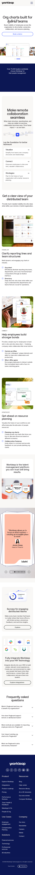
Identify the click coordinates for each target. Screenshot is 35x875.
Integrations (6, 785)
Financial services (8, 840)
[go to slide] (15, 571)
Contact (21, 836)
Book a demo (17, 34)
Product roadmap (8, 788)
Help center (23, 785)
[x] (15, 770)
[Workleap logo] (8, 2)
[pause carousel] (11, 572)
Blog (20, 781)
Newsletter (22, 826)
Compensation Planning (7, 829)
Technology (6, 844)
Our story (22, 822)
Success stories (24, 795)
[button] (31, 3)
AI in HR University (25, 792)
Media (21, 833)
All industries (6, 853)
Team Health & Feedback (7, 804)
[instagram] (27, 770)
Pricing (4, 792)
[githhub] (19, 770)
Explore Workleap (8, 781)
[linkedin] (7, 770)
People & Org (6, 812)
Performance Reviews (6, 798)
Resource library (24, 788)
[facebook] (11, 770)
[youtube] (23, 770)
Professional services (6, 848)
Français (23, 866)
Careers (21, 829)
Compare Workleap (25, 799)
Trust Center (11, 866)
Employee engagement (6, 823)
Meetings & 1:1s (7, 808)
